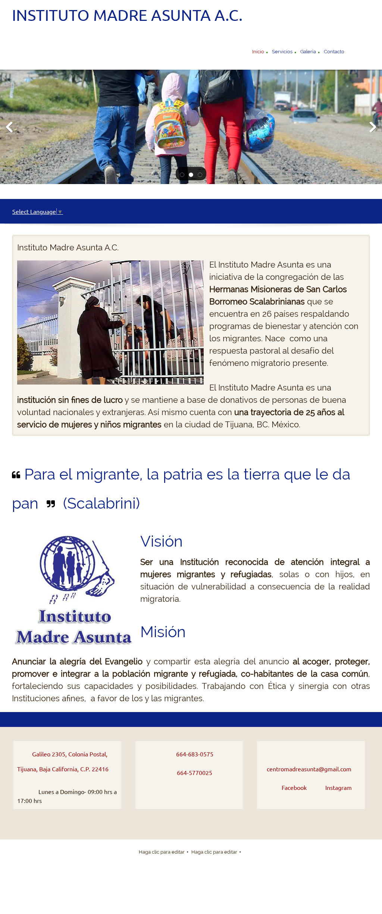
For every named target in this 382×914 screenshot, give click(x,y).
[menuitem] (258, 52)
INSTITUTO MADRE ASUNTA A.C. (127, 15)
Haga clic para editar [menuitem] (162, 852)
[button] (182, 174)
